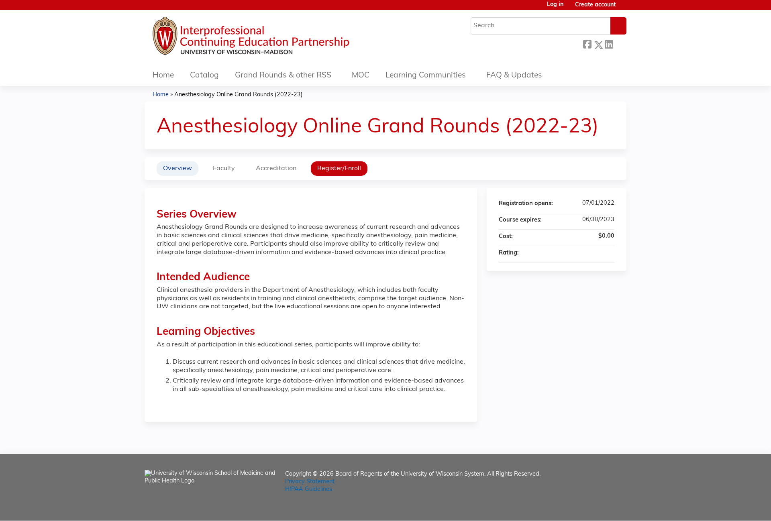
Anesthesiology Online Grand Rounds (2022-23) (238, 95)
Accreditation (276, 168)
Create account (595, 5)
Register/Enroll (339, 168)
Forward (620, 43)
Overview (177, 168)
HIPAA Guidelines (308, 489)
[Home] (275, 38)
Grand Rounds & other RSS (283, 75)
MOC (360, 75)
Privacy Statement (310, 482)
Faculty (224, 168)
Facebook (587, 44)
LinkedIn (609, 43)
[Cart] (624, 8)
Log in (555, 5)
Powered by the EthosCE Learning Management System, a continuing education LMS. (597, 507)
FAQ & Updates (514, 75)
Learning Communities (426, 75)
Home (163, 75)
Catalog (204, 75)
